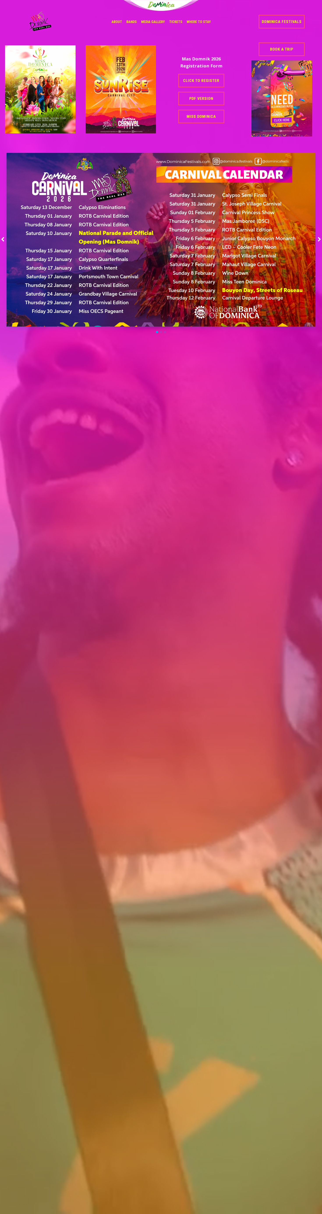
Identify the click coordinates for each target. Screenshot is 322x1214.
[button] (157, 332)
